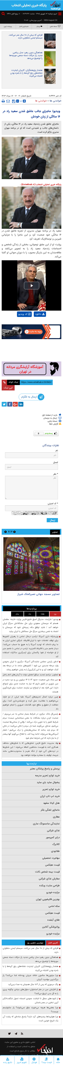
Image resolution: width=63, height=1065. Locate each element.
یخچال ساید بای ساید (48, 782)
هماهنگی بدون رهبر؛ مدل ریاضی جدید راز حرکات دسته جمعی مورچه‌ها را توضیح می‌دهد (26, 55)
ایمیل (55, 462)
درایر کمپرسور (53, 837)
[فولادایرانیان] (31, 331)
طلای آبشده (53, 920)
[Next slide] (5, 532)
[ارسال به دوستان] (8, 101)
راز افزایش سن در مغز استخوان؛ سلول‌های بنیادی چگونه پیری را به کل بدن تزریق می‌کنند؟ (30, 991)
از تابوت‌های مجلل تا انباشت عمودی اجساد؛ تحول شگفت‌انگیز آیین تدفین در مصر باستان (30, 1000)
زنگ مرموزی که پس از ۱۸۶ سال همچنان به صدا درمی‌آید (33, 984)
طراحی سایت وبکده (49, 886)
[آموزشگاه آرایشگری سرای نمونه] (31, 368)
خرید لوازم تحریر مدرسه (47, 776)
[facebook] (9, 404)
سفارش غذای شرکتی (49, 879)
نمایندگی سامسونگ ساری (46, 824)
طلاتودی (55, 851)
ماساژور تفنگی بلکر (50, 810)
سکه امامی (54, 906)
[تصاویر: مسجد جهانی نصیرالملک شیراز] (31, 564)
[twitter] (4, 404)
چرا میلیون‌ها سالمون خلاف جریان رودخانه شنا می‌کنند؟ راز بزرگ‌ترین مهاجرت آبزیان (30, 977)
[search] (4, 14)
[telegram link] (16, 1033)
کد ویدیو (22, 314)
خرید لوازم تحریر (51, 789)
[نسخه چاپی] (3, 101)
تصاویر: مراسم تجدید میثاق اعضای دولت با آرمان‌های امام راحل (30, 674)
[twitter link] (9, 1033)
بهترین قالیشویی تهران (48, 899)
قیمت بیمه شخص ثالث (47, 872)
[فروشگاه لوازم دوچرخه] (31, 351)
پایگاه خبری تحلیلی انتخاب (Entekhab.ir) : (40, 184)
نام (57, 450)
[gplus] (15, 404)
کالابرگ (56, 844)
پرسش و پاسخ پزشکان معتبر (45, 769)
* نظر (55, 474)
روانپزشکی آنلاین (51, 927)
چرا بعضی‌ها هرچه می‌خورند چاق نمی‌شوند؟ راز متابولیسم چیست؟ (30, 1009)
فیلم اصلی (34, 323)
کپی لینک (8, 388)
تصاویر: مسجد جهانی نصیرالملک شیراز (38, 594)
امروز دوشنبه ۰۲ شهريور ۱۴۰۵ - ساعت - (39, 13)
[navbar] (59, 14)
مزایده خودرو (53, 892)
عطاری (56, 817)
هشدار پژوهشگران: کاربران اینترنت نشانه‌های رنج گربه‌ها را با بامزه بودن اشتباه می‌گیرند (26, 73)
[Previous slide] (14, 532)
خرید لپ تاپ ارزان (50, 796)
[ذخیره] (13, 101)
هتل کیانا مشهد (51, 803)
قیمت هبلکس (52, 865)
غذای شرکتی (53, 831)
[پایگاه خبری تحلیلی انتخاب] (55, 5)
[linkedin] (20, 404)
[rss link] (22, 1033)
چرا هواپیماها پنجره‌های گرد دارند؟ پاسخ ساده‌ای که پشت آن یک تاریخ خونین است (30, 1018)
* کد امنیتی (53, 503)
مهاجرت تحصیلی (51, 858)
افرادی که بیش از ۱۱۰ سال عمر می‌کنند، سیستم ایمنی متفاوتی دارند (26, 36)
